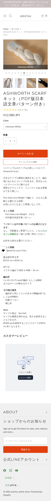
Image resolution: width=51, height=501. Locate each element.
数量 (5, 134)
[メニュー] (5, 16)
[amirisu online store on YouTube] (18, 470)
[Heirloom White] (25, 54)
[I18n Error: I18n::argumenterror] (8, 83)
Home (5, 29)
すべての (15, 29)
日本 (10, 485)
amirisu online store (20, 491)
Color (6, 120)
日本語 (8, 477)
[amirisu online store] (25, 16)
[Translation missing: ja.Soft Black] (43, 83)
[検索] (10, 16)
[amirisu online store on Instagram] (12, 470)
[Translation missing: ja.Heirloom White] (31, 83)
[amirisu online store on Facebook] (6, 470)
